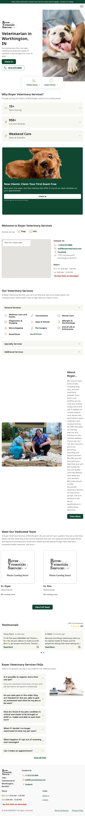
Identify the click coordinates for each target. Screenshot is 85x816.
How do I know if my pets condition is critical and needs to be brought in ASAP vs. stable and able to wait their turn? (22, 715)
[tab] (41, 652)
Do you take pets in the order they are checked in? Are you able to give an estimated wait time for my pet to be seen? (22, 699)
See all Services (36, 334)
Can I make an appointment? (18, 750)
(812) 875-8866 (15, 67)
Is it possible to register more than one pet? (21, 678)
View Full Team (42, 607)
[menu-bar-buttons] (81, 6)
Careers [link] (45, 800)
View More (75, 516)
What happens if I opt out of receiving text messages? (22, 740)
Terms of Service (61, 810)
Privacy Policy (77, 810)
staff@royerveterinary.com (35, 780)
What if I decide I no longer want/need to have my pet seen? (20, 729)
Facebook (29, 784)
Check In (9, 61)
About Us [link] (45, 796)
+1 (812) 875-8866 (31, 775)
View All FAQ (40, 757)
